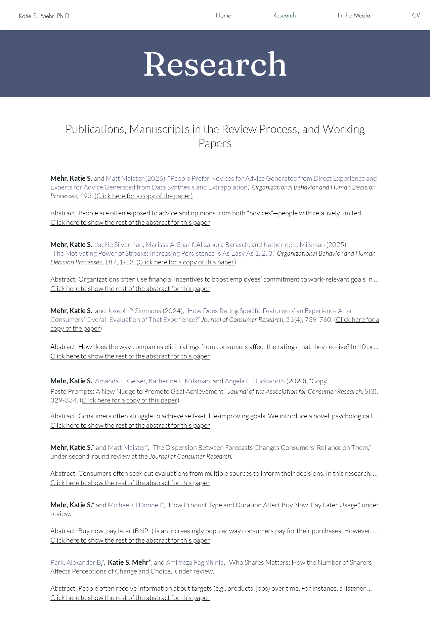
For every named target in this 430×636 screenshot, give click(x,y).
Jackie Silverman (119, 244)
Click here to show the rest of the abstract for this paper (130, 222)
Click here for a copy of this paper (129, 400)
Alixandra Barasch (222, 244)
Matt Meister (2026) (135, 178)
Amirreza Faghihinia (195, 562)
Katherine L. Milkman (294, 244)
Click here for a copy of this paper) (187, 262)
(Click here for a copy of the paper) (143, 196)
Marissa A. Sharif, (170, 244)
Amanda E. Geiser (120, 381)
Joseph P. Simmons (134, 310)
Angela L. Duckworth (255, 381)
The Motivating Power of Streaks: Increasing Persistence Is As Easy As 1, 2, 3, (163, 253)
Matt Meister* (128, 447)
